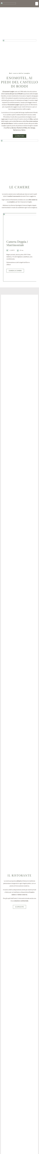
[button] (36, 3)
